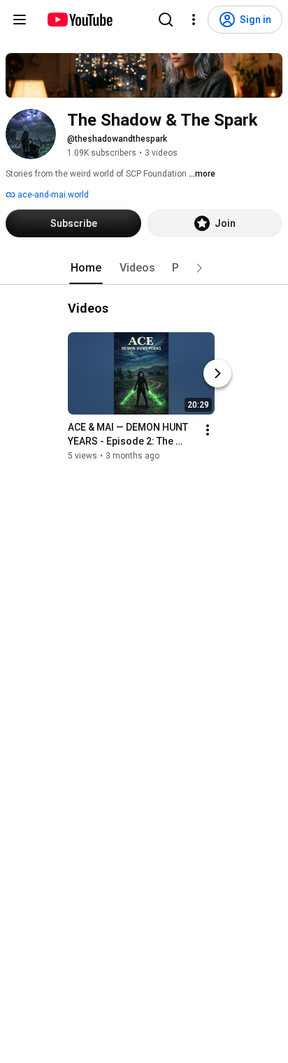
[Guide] (19, 19)
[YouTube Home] (79, 19)
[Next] (217, 373)
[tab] (86, 268)
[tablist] (144, 268)
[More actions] (208, 430)
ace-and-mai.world (52, 195)
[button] (199, 268)
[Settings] (193, 19)
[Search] (165, 19)
